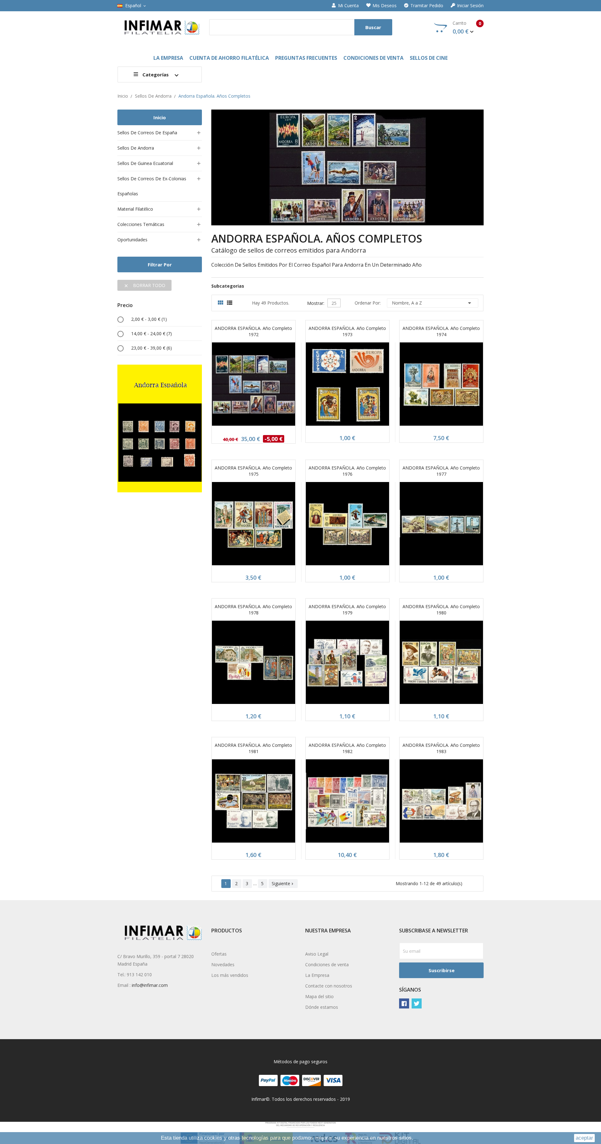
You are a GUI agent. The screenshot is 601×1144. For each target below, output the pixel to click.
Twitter (417, 1003)
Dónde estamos (321, 1007)
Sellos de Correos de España (147, 133)
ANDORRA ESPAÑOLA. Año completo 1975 (253, 471)
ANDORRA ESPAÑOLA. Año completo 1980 (441, 609)
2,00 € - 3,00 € (149, 319)
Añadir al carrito (239, 386)
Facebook (404, 1003)
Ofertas (219, 954)
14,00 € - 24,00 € (151, 333)
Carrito (467, 27)
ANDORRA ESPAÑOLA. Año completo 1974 (441, 331)
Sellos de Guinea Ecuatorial (145, 163)
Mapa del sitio (319, 996)
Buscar (373, 27)
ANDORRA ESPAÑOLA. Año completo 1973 (347, 331)
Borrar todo (144, 285)
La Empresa (317, 975)
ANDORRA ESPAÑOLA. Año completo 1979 (347, 609)
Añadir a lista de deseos (268, 386)
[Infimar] (159, 428)
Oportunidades (132, 240)
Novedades (222, 964)
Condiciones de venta (327, 964)
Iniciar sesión (470, 5)
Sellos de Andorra (135, 148)
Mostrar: (315, 302)
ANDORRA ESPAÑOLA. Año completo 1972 (253, 331)
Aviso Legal (316, 954)
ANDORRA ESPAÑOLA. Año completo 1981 (253, 748)
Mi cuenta (348, 5)
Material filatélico (135, 209)
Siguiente (283, 883)
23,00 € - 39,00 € (151, 348)
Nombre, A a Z (432, 303)
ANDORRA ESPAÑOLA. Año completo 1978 (253, 609)
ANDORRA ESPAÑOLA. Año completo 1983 (441, 748)
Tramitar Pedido (426, 5)
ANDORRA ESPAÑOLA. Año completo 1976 (347, 471)
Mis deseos (384, 5)
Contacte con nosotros (328, 986)
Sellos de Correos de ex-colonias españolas (151, 186)
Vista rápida (253, 386)
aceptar (584, 1138)
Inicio (159, 117)
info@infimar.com (150, 985)
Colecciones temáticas (140, 224)
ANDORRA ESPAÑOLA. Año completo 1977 (441, 471)
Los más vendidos (229, 975)
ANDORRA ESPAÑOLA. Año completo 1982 (347, 748)
